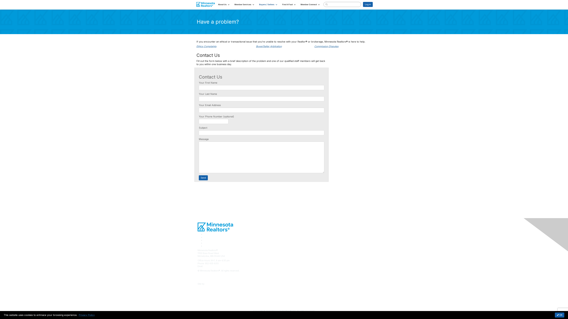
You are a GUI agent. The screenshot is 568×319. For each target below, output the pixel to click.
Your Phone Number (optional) (216, 116)
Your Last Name (208, 93)
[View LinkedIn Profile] (205, 240)
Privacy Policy (87, 315)
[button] (224, 4)
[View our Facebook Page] (205, 234)
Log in (368, 4)
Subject (203, 127)
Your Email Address (210, 105)
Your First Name (208, 82)
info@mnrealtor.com (213, 266)
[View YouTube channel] (205, 246)
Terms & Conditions (207, 279)
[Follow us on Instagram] (204, 243)
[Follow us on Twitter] (205, 237)
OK (560, 315)
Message (204, 139)
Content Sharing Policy (209, 275)
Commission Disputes (326, 46)
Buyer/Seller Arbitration (269, 46)
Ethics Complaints (206, 46)
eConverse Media (214, 284)
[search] (326, 4)
